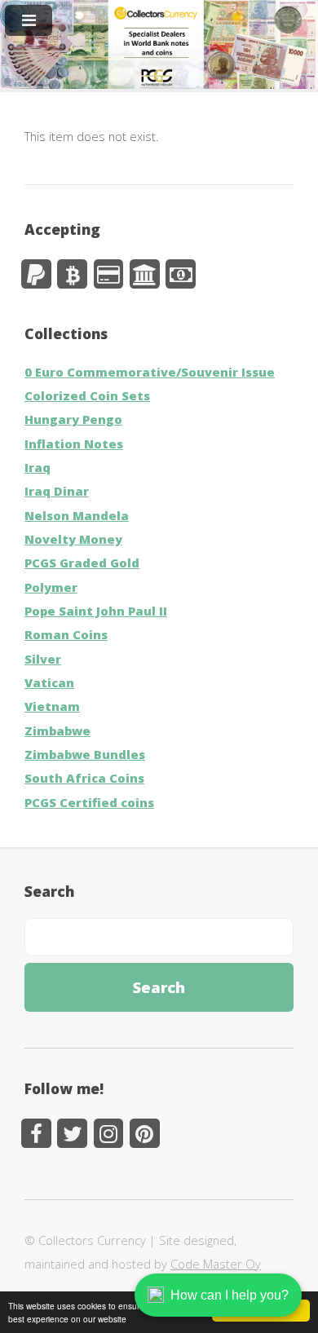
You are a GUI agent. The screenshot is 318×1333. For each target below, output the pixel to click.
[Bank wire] (145, 274)
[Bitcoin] (72, 274)
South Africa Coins (84, 778)
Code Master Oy (215, 1264)
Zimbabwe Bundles (84, 754)
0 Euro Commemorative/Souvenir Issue (149, 372)
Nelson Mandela (76, 515)
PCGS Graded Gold (81, 562)
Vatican (49, 682)
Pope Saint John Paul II (95, 610)
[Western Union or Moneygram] (181, 274)
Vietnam (52, 706)
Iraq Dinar (56, 491)
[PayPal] (36, 274)
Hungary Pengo (73, 419)
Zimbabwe (57, 730)
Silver (42, 659)
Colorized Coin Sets (87, 395)
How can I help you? (229, 1295)
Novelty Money (73, 539)
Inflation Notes (73, 443)
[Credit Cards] (109, 274)
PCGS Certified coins (89, 802)
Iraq (37, 467)
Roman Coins (66, 634)
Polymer (50, 587)
